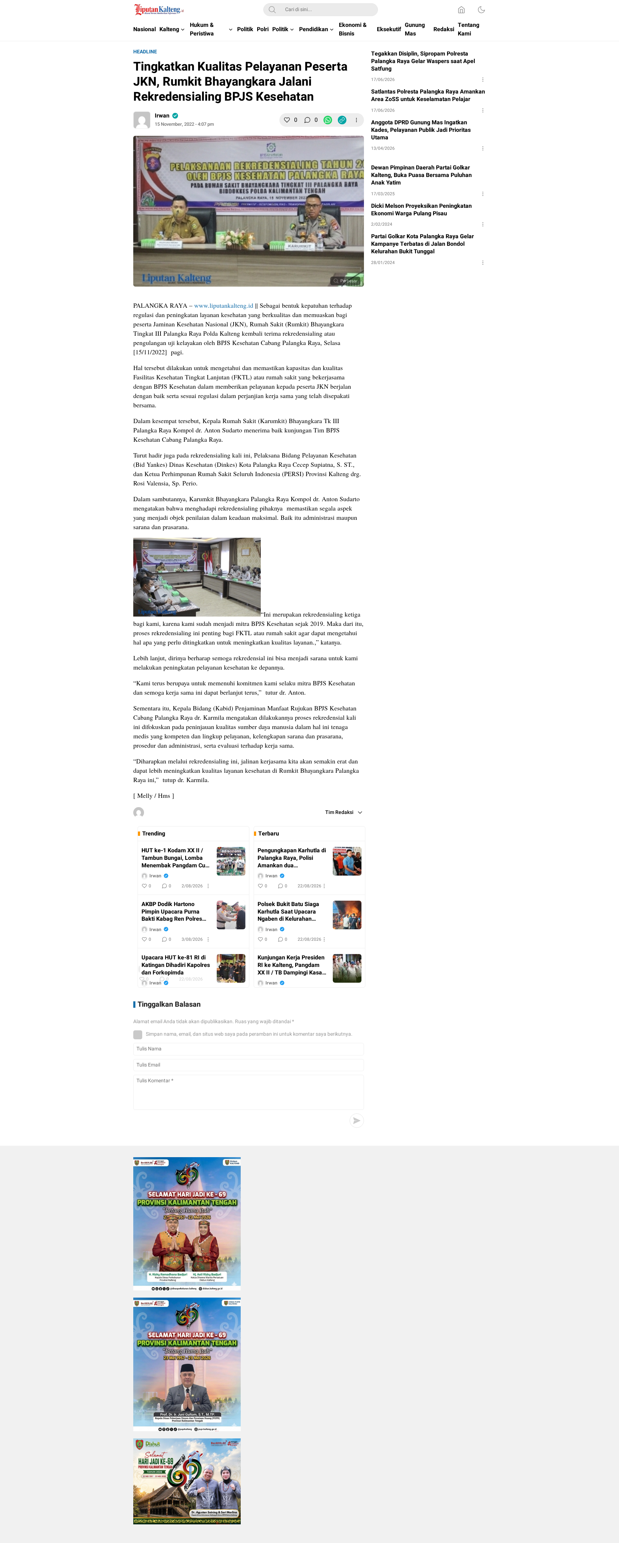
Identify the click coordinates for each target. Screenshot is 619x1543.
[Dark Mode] (481, 9)
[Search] (272, 10)
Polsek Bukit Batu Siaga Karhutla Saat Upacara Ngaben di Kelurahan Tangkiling (288, 912)
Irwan (162, 115)
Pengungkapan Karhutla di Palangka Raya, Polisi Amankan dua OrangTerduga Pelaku (292, 858)
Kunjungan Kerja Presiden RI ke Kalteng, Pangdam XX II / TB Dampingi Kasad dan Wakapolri (291, 965)
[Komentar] (307, 120)
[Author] (142, 120)
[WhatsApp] (327, 120)
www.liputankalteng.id (223, 305)
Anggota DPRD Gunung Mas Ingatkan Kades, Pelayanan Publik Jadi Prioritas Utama (421, 130)
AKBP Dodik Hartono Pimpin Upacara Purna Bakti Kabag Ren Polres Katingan (171, 912)
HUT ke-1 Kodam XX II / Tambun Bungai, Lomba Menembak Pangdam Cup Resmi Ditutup (174, 858)
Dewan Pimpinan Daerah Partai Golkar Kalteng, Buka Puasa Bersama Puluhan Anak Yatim (421, 175)
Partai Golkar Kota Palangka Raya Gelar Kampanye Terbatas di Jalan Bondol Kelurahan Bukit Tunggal (422, 244)
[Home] (461, 9)
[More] (356, 120)
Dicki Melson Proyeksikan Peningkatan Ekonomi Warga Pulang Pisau (421, 209)
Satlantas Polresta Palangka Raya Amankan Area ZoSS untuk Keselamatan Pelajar (428, 95)
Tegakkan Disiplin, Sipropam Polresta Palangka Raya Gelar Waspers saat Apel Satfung (423, 61)
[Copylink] (342, 120)
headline (145, 52)
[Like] (287, 120)
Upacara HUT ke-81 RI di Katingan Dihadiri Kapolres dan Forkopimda (175, 965)
